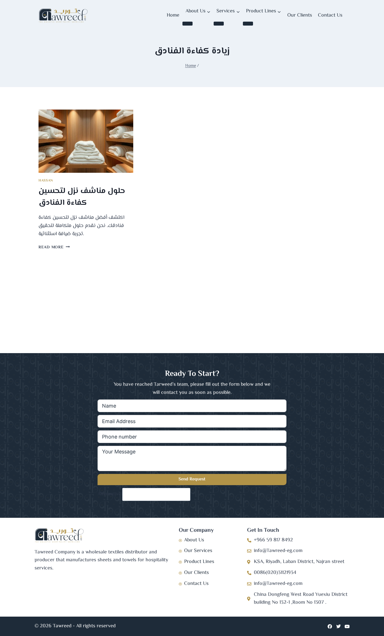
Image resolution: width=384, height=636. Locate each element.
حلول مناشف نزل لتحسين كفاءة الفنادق (82, 197)
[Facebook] (329, 626)
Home (173, 15)
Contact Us (330, 15)
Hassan (46, 180)
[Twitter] (338, 626)
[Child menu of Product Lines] (248, 24)
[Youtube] (347, 626)
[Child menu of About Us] (187, 24)
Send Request (192, 479)
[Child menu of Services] (219, 24)
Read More (54, 247)
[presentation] (86, 141)
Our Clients (299, 15)
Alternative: (110, 494)
